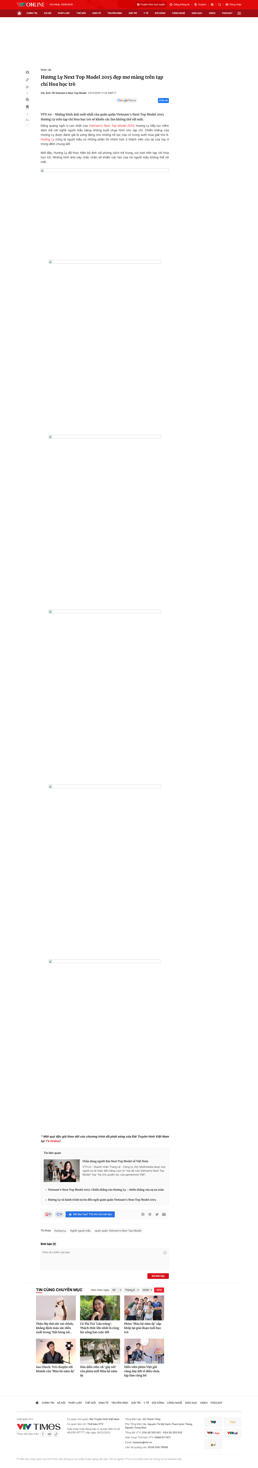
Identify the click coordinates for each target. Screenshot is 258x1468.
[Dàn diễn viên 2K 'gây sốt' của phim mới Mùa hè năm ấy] (100, 1351)
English (202, 4)
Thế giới (81, 13)
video (212, 13)
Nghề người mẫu (80, 1230)
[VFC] (213, 1422)
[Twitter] (157, 1214)
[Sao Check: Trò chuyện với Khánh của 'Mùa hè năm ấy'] (56, 1351)
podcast (227, 13)
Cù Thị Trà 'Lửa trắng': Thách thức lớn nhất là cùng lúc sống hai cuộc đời (99, 1328)
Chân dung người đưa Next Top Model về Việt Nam (115, 1161)
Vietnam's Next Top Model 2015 (111, 126)
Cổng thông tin (182, 4)
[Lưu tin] (27, 107)
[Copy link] (27, 80)
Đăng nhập (235, 4)
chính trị (32, 13)
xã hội (47, 13)
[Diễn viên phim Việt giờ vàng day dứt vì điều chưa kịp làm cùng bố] (144, 1351)
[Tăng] (27, 114)
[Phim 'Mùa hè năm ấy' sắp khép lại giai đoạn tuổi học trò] (144, 1307)
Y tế (146, 13)
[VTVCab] (232, 1432)
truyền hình (114, 13)
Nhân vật (46, 69)
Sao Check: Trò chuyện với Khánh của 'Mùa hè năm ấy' (55, 1369)
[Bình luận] (27, 87)
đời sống (160, 13)
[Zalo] (150, 1214)
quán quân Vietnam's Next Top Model (118, 1230)
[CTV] (213, 1432)
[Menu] (239, 13)
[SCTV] (213, 1444)
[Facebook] (27, 72)
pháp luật (64, 13)
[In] (27, 99)
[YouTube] (49, 1434)
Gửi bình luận (158, 1276)
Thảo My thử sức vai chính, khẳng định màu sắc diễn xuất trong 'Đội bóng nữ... (55, 1328)
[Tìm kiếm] (220, 4)
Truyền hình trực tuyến (152, 4)
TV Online (52, 1141)
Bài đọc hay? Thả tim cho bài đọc (92, 1214)
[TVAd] (232, 1422)
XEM (159, 1290)
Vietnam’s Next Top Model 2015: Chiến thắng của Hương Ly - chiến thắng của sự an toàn (106, 1190)
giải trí (133, 13)
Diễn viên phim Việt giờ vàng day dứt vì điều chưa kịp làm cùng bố (142, 1371)
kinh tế (96, 13)
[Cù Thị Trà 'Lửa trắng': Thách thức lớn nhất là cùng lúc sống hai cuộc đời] (100, 1307)
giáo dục (197, 13)
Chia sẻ (163, 100)
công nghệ (178, 13)
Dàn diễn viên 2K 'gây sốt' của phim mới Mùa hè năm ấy (98, 1371)
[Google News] (126, 100)
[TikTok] (56, 1434)
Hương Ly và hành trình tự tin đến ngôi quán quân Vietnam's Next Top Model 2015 (102, 1200)
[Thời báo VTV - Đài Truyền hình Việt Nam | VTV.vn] (30, 5)
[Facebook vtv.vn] (213, 4)
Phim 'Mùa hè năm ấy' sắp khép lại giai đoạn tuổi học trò (142, 1328)
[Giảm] (27, 125)
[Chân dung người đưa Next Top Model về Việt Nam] (62, 1170)
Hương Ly (47, 139)
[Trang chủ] (19, 13)
